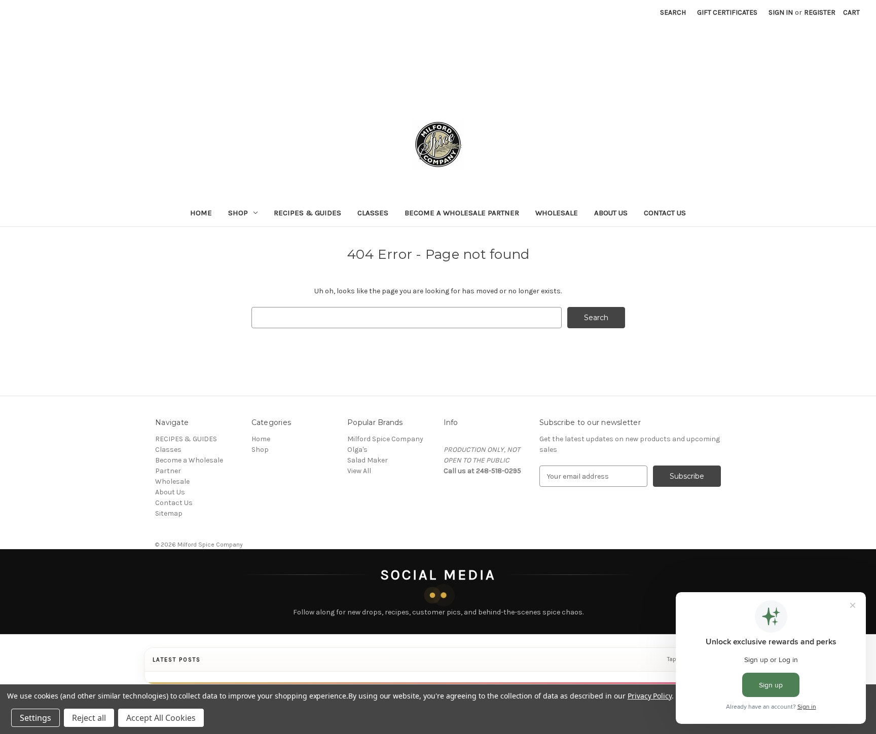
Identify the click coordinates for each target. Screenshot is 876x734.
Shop (238, 212)
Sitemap (168, 513)
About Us (611, 212)
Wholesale (556, 212)
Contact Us (665, 212)
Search (673, 12)
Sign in (781, 12)
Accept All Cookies (161, 717)
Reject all (89, 717)
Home (201, 212)
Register (819, 12)
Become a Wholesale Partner (462, 212)
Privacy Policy (650, 696)
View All (359, 471)
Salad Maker (367, 460)
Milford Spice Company (385, 439)
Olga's (357, 449)
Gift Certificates (727, 12)
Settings (35, 717)
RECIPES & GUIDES (307, 212)
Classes (372, 212)
